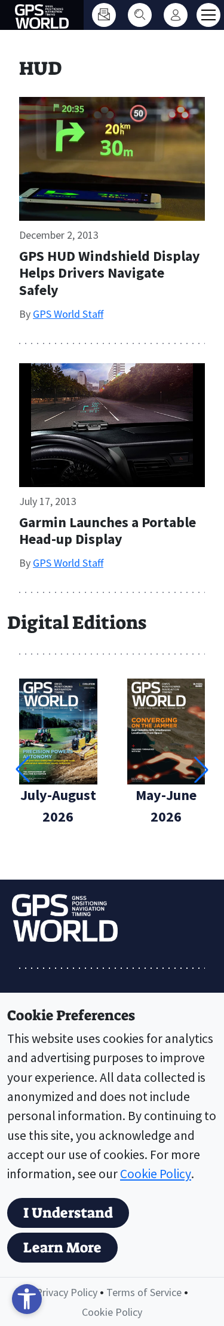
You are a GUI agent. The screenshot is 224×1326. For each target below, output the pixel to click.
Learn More (62, 1247)
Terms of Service (144, 1292)
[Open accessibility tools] (27, 1299)
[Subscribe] (104, 15)
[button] (201, 769)
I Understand (68, 1212)
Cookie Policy (155, 1174)
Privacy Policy (66, 1292)
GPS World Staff (68, 314)
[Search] (140, 15)
